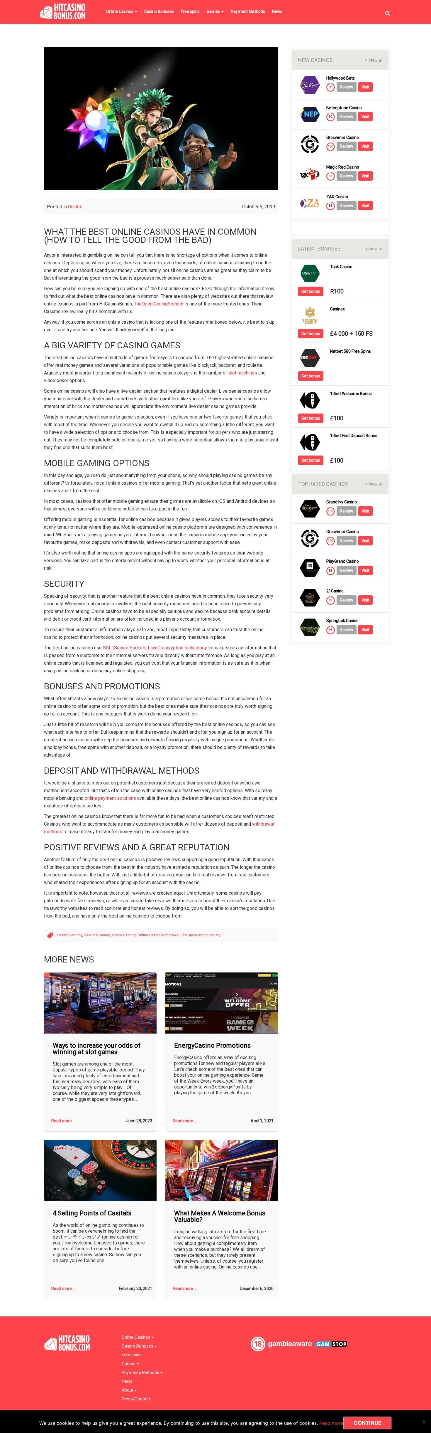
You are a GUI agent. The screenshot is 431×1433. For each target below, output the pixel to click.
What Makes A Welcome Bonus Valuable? (219, 1216)
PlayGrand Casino (342, 561)
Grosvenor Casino (342, 137)
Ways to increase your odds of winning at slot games (97, 1048)
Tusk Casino (341, 267)
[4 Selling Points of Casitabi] (100, 1170)
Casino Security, (70, 935)
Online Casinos (120, 11)
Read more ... (63, 1120)
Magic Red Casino (342, 167)
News (277, 11)
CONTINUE (367, 1423)
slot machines (242, 373)
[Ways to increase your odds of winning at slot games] (100, 1003)
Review (346, 87)
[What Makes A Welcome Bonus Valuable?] (221, 1170)
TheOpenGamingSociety (158, 304)
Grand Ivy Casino (341, 502)
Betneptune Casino (344, 108)
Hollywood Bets (340, 78)
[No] (424, 1421)
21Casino (335, 591)
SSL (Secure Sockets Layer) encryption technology (155, 648)
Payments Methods (141, 1372)
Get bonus (310, 291)
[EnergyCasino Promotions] (221, 1003)
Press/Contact (136, 1399)
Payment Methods (248, 11)
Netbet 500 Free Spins (350, 351)
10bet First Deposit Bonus (353, 436)
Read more (331, 1423)
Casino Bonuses (159, 11)
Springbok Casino (342, 621)
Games (214, 11)
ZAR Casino (337, 197)
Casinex (337, 309)
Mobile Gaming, (125, 935)
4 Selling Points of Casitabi (92, 1213)
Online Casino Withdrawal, (159, 935)
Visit (365, 87)
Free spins (190, 11)
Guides (75, 206)
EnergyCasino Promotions (212, 1045)
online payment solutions (110, 798)
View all (374, 60)
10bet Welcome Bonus (351, 394)
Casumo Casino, (98, 935)
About (128, 1390)
